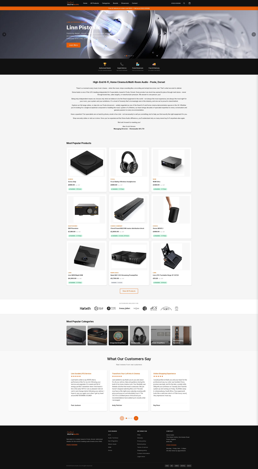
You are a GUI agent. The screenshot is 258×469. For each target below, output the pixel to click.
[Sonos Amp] (86, 163)
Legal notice (141, 456)
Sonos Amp (72, 181)
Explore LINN (74, 47)
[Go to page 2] (128, 418)
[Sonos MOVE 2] (171, 210)
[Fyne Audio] (111, 308)
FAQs (138, 435)
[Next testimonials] (136, 418)
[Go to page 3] (129, 418)
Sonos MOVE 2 (158, 228)
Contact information (143, 453)
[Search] (184, 3)
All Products (95, 3)
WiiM (109, 447)
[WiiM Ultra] (171, 163)
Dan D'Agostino (113, 441)
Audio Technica (113, 438)
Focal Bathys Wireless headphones (123, 181)
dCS (109, 435)
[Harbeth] (85, 308)
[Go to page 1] (126, 418)
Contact (134, 3)
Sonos (110, 450)
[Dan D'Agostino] (145, 308)
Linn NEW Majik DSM (75, 275)
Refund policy (141, 444)
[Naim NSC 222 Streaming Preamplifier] (129, 256)
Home (85, 3)
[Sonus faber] (124, 308)
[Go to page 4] (131, 418)
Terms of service (142, 447)
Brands (115, 3)
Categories (106, 3)
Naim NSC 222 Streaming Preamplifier (124, 275)
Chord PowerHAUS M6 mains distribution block (127, 228)
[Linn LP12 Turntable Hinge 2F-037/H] (171, 256)
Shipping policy (142, 450)
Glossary (140, 438)
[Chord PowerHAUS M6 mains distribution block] (129, 210)
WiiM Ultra (156, 181)
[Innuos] (136, 308)
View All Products (129, 291)
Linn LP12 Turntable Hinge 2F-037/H (166, 275)
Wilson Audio (112, 444)
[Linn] (176, 308)
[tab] (126, 55)
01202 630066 (176, 3)
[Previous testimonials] (122, 418)
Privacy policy (141, 441)
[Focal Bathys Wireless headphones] (129, 163)
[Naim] (166, 308)
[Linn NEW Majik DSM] (86, 256)
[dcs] (153, 308)
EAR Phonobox (73, 228)
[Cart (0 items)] (189, 3)
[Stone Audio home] (73, 3)
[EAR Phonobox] (86, 210)
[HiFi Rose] (98, 308)
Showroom (125, 3)
